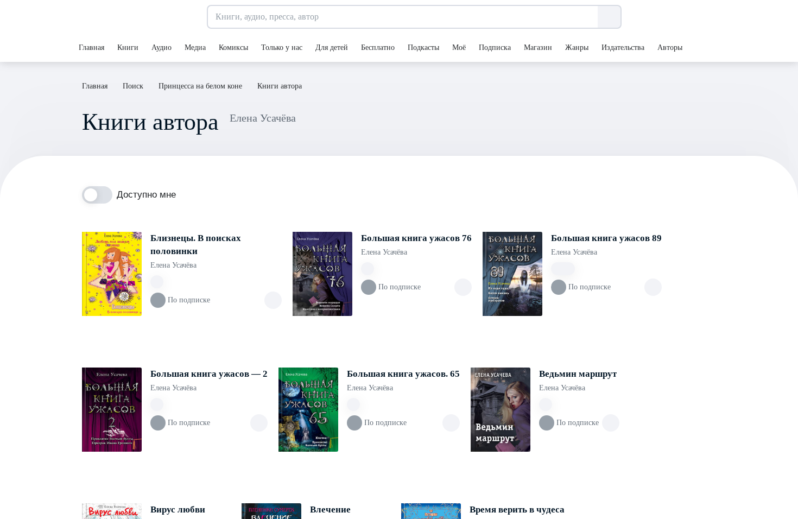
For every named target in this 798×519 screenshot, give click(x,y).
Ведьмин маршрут (578, 374)
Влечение (330, 509)
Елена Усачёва (173, 265)
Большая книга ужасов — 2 (209, 374)
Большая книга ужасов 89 (606, 238)
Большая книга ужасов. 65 (403, 374)
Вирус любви (177, 509)
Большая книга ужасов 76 (416, 238)
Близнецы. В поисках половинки (195, 244)
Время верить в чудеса (517, 509)
